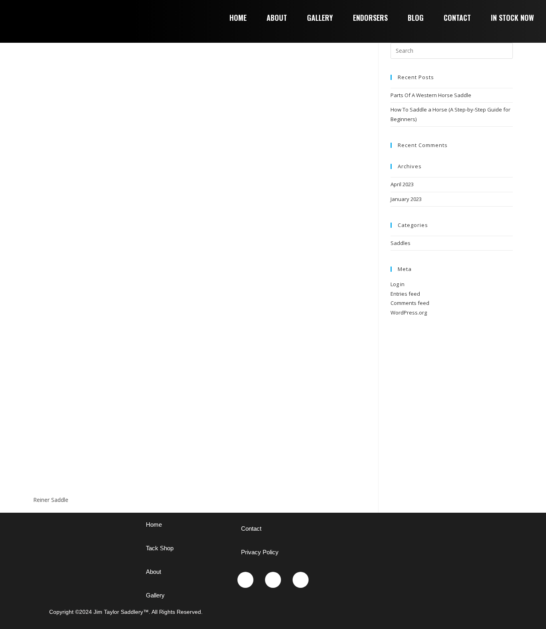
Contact (457, 17)
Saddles (400, 243)
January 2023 (406, 199)
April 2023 (402, 184)
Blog (416, 17)
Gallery (320, 17)
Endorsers (370, 17)
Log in (398, 284)
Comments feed (410, 303)
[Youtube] (273, 580)
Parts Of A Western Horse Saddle (431, 95)
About (277, 17)
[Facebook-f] (301, 580)
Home (238, 17)
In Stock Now (512, 17)
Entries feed (405, 293)
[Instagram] (245, 580)
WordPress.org (409, 312)
